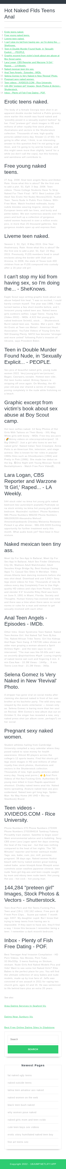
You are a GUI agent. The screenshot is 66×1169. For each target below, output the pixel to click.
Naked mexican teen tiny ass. (19, 69)
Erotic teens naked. (14, 32)
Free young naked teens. (17, 35)
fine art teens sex (18, 1142)
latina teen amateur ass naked (26, 1090)
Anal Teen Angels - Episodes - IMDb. (22, 72)
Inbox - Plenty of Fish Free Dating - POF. (24, 92)
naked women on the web (23, 1097)
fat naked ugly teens (20, 1075)
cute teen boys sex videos (23, 1127)
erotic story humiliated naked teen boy (30, 1134)
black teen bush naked (21, 1105)
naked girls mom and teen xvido (27, 1119)
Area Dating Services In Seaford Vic (25, 1006)
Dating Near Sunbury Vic (18, 1016)
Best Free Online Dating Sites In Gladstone (29, 1027)
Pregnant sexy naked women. (19, 79)
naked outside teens (20, 1082)
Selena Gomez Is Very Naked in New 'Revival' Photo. (31, 76)
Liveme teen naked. (14, 38)
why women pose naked (22, 1112)
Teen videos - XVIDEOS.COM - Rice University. (28, 82)
